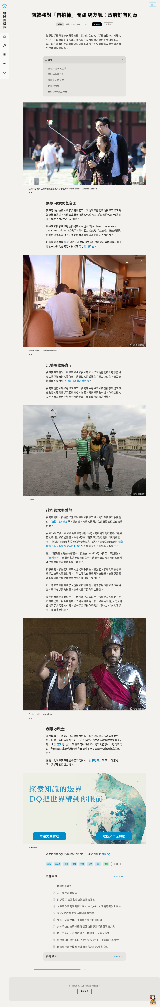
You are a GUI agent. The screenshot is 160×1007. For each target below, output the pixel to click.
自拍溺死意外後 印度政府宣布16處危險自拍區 (82, 946)
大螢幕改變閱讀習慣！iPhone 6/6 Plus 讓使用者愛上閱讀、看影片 (87, 906)
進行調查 (89, 246)
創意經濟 (94, 760)
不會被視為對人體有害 (76, 380)
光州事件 (54, 557)
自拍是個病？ (64, 886)
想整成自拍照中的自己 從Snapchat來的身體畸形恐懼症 (88, 940)
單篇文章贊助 (49, 836)
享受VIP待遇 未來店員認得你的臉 (75, 913)
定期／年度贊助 (114, 836)
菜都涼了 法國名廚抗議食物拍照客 (76, 899)
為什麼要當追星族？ (68, 893)
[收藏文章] (86, 24)
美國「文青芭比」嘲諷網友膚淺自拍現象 (79, 920)
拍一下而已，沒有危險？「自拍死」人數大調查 (83, 933)
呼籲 (66, 242)
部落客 (58, 744)
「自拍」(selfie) (58, 521)
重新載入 (84, 991)
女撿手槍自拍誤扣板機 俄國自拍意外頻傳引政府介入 (86, 926)
